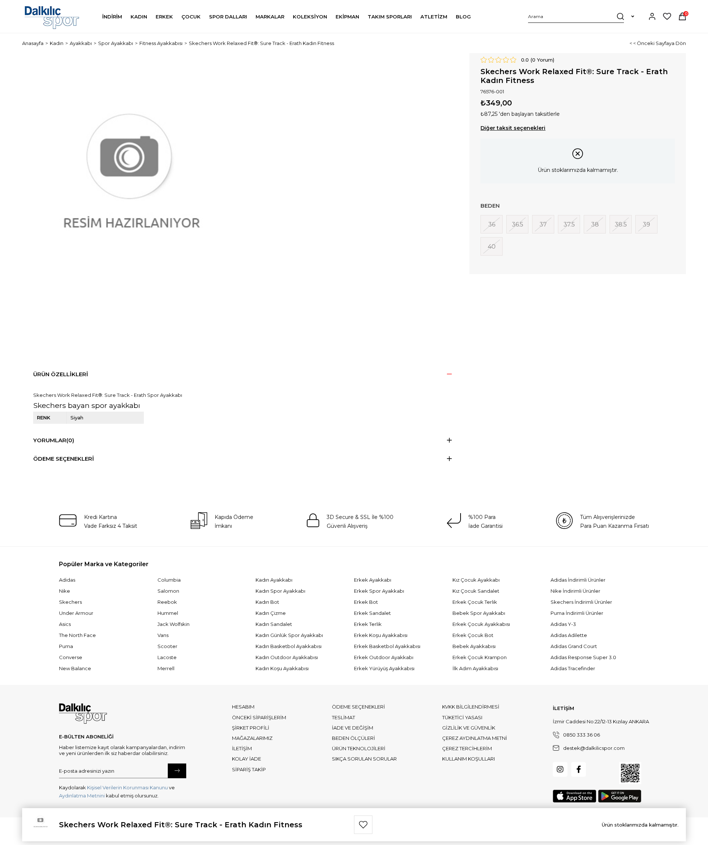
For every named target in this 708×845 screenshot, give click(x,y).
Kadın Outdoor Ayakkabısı (287, 657)
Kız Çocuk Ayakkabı (476, 580)
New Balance (75, 668)
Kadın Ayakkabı (274, 580)
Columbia (169, 580)
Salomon (168, 591)
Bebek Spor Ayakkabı (478, 613)
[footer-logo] (83, 713)
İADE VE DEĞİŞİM (352, 728)
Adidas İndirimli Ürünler (578, 580)
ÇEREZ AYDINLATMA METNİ (474, 738)
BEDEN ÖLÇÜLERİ (353, 738)
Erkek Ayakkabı (372, 580)
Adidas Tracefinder (573, 668)
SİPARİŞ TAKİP (249, 769)
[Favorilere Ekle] (363, 824)
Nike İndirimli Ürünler (575, 591)
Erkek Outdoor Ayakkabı (383, 657)
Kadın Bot (267, 602)
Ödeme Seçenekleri (63, 458)
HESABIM (243, 707)
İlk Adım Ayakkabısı (475, 668)
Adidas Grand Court (574, 646)
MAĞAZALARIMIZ (252, 738)
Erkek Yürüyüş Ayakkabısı (384, 668)
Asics (65, 624)
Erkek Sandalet (372, 613)
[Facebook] (578, 769)
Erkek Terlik (368, 624)
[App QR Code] (630, 773)
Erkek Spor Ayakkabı (379, 591)
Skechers (70, 602)
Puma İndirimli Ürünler (577, 613)
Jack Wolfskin (173, 624)
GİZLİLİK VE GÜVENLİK (468, 728)
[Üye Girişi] (652, 16)
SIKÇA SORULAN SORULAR (364, 759)
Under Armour (76, 613)
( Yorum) (542, 60)
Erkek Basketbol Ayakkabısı (387, 646)
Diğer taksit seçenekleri (512, 128)
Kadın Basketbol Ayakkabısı (289, 646)
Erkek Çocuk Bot (472, 635)
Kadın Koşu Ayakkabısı (282, 668)
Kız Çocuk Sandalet (475, 591)
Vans (163, 635)
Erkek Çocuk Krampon (479, 657)
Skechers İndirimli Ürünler (581, 602)
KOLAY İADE (246, 759)
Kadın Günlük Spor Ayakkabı (289, 635)
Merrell (165, 668)
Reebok (167, 602)
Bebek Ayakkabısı (474, 646)
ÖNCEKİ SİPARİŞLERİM (259, 717)
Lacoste (167, 657)
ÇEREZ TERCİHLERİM (467, 748)
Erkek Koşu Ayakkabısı (380, 635)
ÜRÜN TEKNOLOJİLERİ (358, 748)
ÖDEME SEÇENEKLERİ (358, 707)
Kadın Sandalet (274, 624)
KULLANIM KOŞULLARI (468, 759)
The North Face (77, 635)
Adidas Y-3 (563, 624)
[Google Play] (619, 796)
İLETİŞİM (242, 748)
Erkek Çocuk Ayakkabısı (481, 624)
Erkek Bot (366, 602)
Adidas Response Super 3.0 (583, 657)
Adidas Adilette (569, 635)
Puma (66, 646)
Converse (70, 657)
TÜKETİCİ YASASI (462, 717)
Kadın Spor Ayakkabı (280, 591)
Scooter (167, 646)
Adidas (67, 580)
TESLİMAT (343, 717)
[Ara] (620, 16)
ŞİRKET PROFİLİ (250, 728)
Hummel (167, 613)
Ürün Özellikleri (60, 374)
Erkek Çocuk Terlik (474, 602)
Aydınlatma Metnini (82, 796)
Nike (64, 591)
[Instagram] (560, 769)
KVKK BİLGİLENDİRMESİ (470, 707)
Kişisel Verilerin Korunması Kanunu (127, 787)
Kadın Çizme (271, 613)
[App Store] (574, 796)
